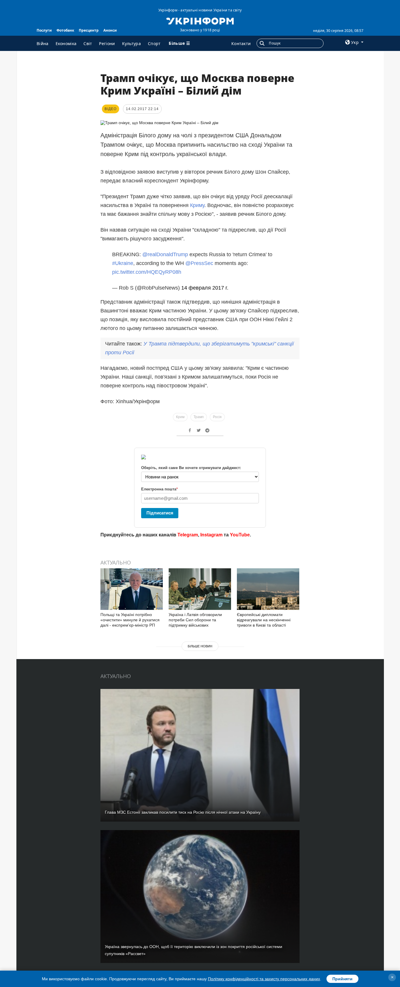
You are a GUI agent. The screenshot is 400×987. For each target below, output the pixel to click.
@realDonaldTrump (165, 254)
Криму (197, 205)
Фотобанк (65, 30)
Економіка (66, 43)
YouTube (240, 534)
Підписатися (159, 512)
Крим (180, 417)
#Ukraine (122, 263)
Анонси (110, 30)
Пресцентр (89, 30)
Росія (217, 417)
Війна (43, 43)
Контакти (241, 43)
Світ (87, 43)
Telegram (187, 534)
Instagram (211, 534)
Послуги (44, 30)
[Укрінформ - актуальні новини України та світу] (199, 20)
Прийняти (342, 978)
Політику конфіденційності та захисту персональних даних (264, 978)
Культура (131, 43)
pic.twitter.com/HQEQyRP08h (146, 272)
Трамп (199, 417)
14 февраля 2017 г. (204, 288)
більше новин (200, 646)
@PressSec (199, 263)
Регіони (107, 43)
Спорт (154, 43)
